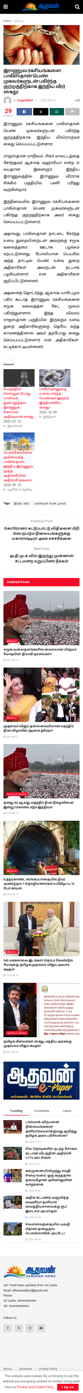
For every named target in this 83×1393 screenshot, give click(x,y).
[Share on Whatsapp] (57, 111)
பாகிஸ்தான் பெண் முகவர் (50, 503)
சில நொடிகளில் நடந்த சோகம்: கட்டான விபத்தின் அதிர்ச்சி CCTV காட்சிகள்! (51, 1153)
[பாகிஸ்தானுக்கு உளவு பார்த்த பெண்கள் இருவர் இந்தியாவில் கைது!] (54, 378)
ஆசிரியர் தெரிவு (17, 794)
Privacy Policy (48, 1368)
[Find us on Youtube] (41, 1328)
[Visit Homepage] (41, 7)
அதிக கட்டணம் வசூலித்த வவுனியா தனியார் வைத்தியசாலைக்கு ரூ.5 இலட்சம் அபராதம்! (47, 1204)
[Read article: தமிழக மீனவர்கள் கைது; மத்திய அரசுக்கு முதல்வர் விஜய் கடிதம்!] (41, 1010)
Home (7, 21)
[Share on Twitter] (41, 111)
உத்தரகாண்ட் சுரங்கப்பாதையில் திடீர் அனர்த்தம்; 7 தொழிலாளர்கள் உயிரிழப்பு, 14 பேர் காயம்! (38, 884)
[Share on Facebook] (24, 111)
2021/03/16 (48, 100)
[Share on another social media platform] (72, 111)
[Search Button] (77, 7)
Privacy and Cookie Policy (35, 1387)
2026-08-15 (12, 737)
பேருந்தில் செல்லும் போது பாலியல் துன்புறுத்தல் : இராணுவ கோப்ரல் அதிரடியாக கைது (18, 403)
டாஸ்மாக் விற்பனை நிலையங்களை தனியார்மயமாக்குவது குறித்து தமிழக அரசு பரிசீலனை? (51, 1129)
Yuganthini (25, 100)
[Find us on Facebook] (7, 1328)
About (7, 1368)
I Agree (68, 1387)
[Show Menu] (5, 7)
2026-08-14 (12, 894)
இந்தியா (19, 21)
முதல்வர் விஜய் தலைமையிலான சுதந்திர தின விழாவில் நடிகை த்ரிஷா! (38, 728)
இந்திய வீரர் (21, 503)
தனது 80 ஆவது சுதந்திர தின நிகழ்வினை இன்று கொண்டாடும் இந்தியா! (38, 805)
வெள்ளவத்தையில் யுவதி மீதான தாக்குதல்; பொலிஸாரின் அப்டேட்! (47, 1229)
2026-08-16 (12, 660)
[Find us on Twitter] (19, 1328)
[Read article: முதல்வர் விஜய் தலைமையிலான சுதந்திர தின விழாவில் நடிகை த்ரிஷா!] (41, 695)
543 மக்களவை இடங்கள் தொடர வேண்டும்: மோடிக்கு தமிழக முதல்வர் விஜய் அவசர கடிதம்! (38, 965)
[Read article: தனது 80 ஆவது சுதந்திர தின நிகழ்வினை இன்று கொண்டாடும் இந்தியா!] (41, 771)
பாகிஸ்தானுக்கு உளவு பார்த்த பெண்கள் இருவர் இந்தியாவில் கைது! (54, 398)
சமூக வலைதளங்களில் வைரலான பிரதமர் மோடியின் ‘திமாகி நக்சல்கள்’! (40, 652)
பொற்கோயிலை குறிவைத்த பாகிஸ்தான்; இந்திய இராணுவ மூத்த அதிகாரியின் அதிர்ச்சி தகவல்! (18, 466)
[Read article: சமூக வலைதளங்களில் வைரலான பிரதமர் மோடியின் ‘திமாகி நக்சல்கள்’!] (41, 618)
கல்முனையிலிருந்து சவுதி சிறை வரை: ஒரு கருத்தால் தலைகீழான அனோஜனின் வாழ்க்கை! (48, 1177)
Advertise (25, 1368)
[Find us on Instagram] (30, 1328)
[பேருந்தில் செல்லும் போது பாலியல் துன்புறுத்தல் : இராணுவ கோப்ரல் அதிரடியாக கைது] (19, 378)
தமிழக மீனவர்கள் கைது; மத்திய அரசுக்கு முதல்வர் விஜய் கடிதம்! (37, 1044)
